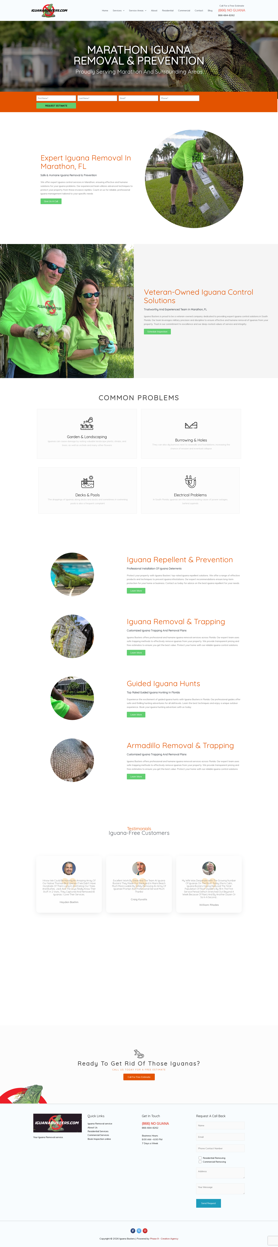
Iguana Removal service (100, 1123)
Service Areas (136, 10)
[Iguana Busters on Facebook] (133, 1230)
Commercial (184, 10)
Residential (167, 10)
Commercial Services (98, 1135)
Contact (199, 10)
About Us (92, 1127)
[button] (123, 10)
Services (117, 10)
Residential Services (98, 1131)
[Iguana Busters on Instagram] (145, 1230)
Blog (210, 10)
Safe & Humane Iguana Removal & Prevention (69, 175)
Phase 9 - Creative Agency (164, 1238)
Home (105, 10)
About (154, 10)
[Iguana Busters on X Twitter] (139, 1230)
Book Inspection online (99, 1138)
